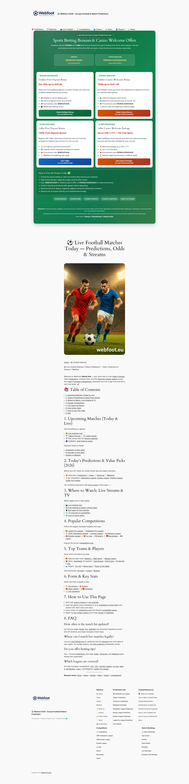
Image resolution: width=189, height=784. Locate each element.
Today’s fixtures (74, 436)
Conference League (113, 534)
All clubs (80, 571)
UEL (96, 666)
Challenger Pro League (94, 531)
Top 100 (78, 566)
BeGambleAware (97, 216)
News (86, 675)
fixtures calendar (91, 439)
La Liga (89, 536)
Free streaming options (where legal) (82, 508)
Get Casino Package (124, 162)
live (86, 629)
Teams (106, 675)
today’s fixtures (118, 376)
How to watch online (76, 515)
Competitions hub (86, 543)
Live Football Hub (75, 505)
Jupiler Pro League (73, 481)
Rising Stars (88, 566)
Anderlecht (78, 561)
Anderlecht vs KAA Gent (75, 450)
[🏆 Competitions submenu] (90, 29)
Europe (89, 571)
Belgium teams (110, 559)
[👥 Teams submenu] (102, 29)
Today (96, 654)
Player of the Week (102, 566)
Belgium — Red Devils (93, 559)
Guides (93, 675)
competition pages (109, 610)
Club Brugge (98, 561)
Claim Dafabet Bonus (65, 113)
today (82, 629)
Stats (100, 675)
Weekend (110, 475)
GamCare (88, 216)
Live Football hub (77, 642)
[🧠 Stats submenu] (112, 29)
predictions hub (85, 610)
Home (66, 362)
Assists (85, 586)
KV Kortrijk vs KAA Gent (75, 453)
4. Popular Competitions (75, 403)
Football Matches (60, 199)
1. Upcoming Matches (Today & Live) (80, 395)
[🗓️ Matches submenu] (57, 29)
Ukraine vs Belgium (73, 455)
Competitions (116, 675)
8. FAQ (68, 413)
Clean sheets (73, 589)
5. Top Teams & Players (75, 406)
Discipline (89, 589)
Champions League (88, 478)
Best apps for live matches (78, 510)
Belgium (97, 571)
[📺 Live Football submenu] (73, 29)
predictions (73, 379)
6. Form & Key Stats (73, 408)
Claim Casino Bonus (124, 113)
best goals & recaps (85, 441)
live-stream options (81, 613)
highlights (110, 613)
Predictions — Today (85, 475)
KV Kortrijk (120, 561)
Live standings (74, 591)
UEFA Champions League (78, 534)
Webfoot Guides (108, 216)
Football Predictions (91, 199)
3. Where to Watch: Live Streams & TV (81, 400)
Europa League (103, 478)
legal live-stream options (107, 379)
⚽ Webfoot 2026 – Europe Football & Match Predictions (82, 14)
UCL (92, 666)
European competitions (82, 382)
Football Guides (75, 199)
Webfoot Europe (46, 772)
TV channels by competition (79, 513)
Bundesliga (113, 536)
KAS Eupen (109, 561)
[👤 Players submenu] (125, 29)
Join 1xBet (65, 162)
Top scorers (72, 586)
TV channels (104, 642)
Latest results (91, 436)
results (101, 613)
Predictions (80, 654)
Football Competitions (109, 199)
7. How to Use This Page (75, 411)
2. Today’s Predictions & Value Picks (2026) (83, 398)
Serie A (100, 536)
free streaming (99, 644)
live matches (93, 602)
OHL (69, 564)
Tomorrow (100, 475)
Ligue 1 (68, 539)
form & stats (93, 485)
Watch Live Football (127, 199)
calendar (92, 629)
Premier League (116, 478)
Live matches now (75, 433)
